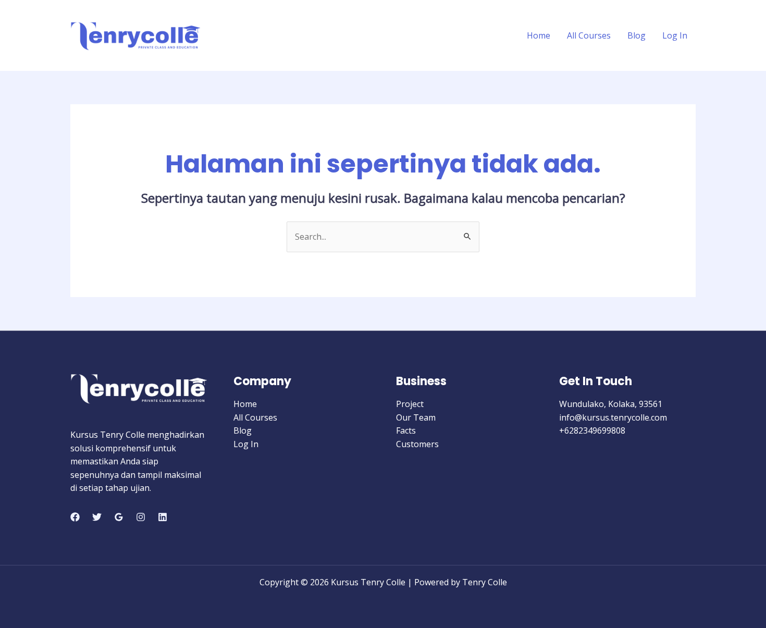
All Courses (589, 35)
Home (538, 35)
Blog (636, 35)
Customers (417, 444)
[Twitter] (97, 517)
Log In (674, 35)
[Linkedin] (162, 517)
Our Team (416, 417)
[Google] (118, 517)
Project (410, 404)
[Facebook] (75, 517)
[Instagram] (140, 517)
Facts (406, 430)
